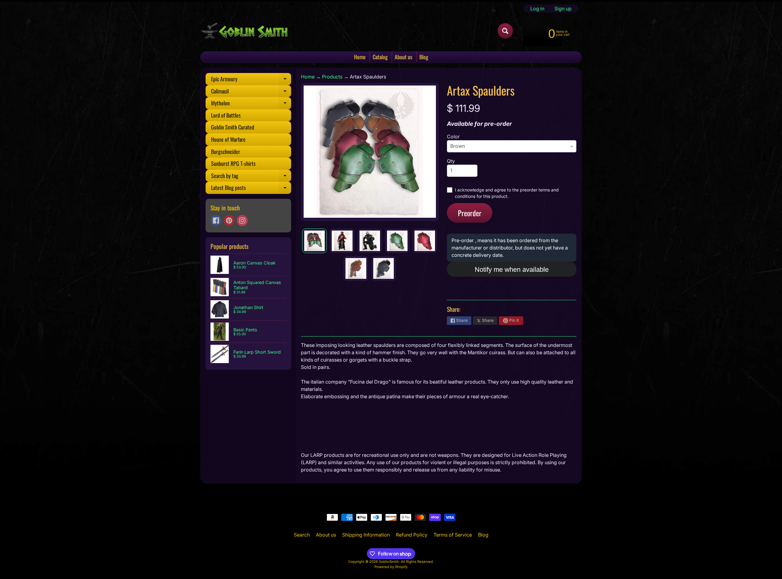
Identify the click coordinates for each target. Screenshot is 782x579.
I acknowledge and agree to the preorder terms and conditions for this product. (507, 193)
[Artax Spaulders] (314, 240)
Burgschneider (225, 151)
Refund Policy (411, 535)
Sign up (563, 8)
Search (302, 535)
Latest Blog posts (251, 189)
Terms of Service (452, 535)
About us (403, 57)
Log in (537, 8)
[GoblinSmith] (243, 31)
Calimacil (251, 92)
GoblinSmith (389, 561)
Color (453, 136)
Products (332, 77)
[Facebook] (215, 220)
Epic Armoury (251, 80)
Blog (423, 57)
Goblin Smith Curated (232, 127)
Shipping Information (366, 535)
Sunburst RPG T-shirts (233, 163)
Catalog (380, 57)
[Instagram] (242, 220)
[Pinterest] (229, 220)
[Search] (505, 30)
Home (360, 57)
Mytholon (251, 104)
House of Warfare (228, 139)
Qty (451, 161)
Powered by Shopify (391, 567)
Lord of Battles (226, 115)
